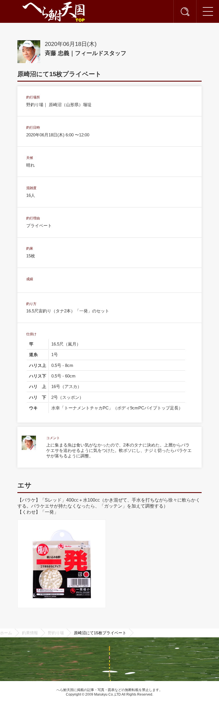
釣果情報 (30, 633)
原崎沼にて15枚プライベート (100, 633)
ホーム (6, 633)
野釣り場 (56, 633)
